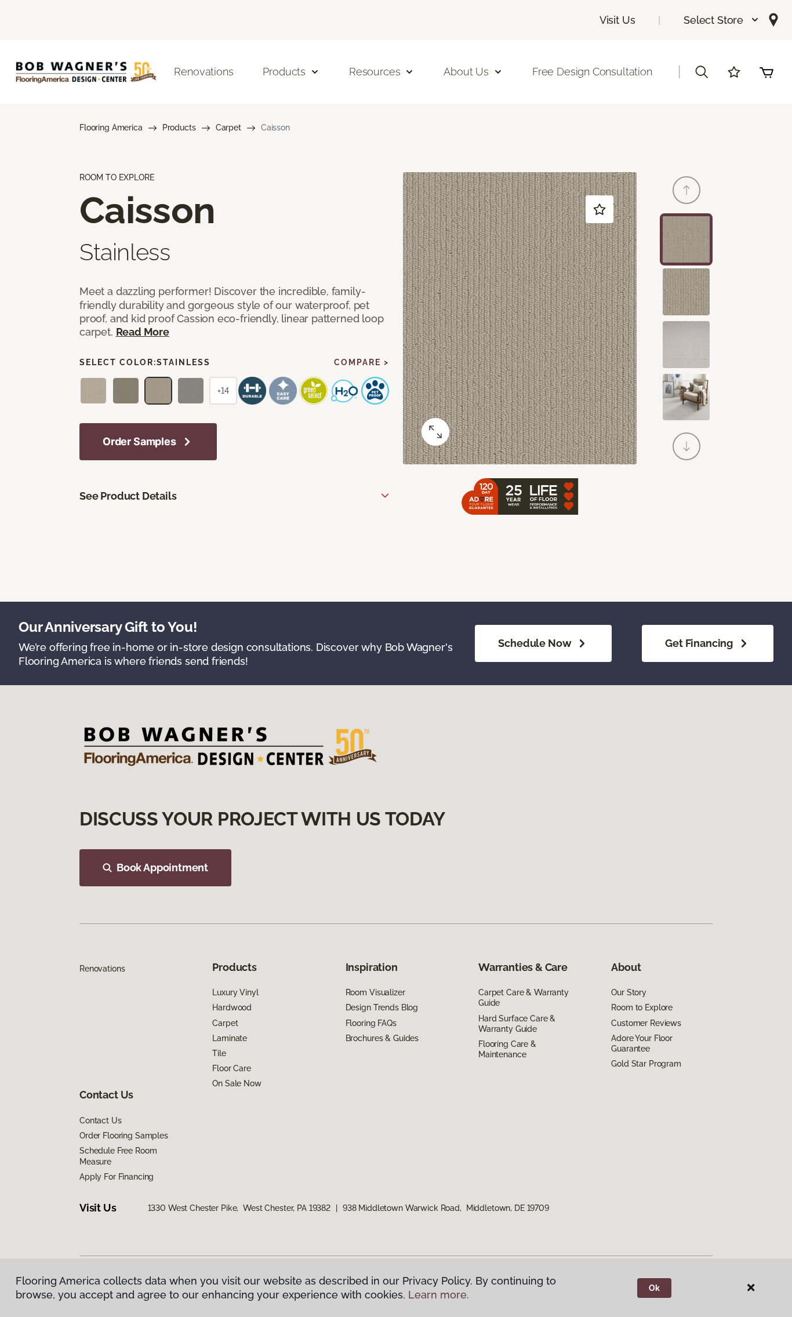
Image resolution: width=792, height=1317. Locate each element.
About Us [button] (466, 72)
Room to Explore (642, 1007)
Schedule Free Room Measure (118, 1156)
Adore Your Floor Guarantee (642, 1043)
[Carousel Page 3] (686, 344)
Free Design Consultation (592, 72)
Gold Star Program (646, 1063)
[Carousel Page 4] (686, 397)
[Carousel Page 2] (686, 291)
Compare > (361, 362)
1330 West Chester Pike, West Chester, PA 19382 (239, 1208)
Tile (219, 1053)
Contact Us (100, 1120)
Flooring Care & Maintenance (507, 1049)
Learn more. (438, 1295)
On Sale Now (236, 1083)
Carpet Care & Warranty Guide (523, 997)
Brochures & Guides (382, 1038)
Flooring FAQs (371, 1023)
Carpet (228, 127)
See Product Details (128, 496)
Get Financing (699, 643)
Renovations (203, 72)
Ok (654, 1288)
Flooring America (111, 127)
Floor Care (231, 1068)
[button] (722, 20)
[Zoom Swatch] (435, 432)
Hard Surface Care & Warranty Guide (516, 1024)
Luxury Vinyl (235, 992)
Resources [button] (374, 72)
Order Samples (139, 441)
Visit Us (617, 20)
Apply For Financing (116, 1176)
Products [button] (284, 72)
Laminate (229, 1038)
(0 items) (766, 72)
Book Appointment (162, 867)
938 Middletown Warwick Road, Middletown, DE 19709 (446, 1208)
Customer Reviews (646, 1023)
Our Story (628, 992)
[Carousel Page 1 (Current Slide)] (686, 239)
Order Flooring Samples (123, 1135)
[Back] (686, 190)
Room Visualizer (375, 992)
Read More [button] (142, 332)
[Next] (686, 446)
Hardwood (232, 1007)
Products (179, 127)
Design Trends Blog (382, 1007)
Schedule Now (534, 643)
